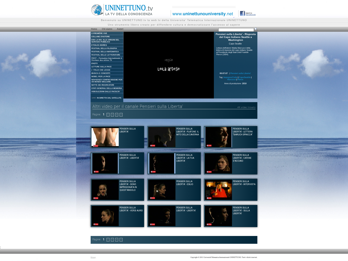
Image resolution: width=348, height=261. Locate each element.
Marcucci (231, 79)
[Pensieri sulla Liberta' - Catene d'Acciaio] (218, 172)
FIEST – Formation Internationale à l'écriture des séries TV (106, 59)
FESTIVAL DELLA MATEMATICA (105, 52)
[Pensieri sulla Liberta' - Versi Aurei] (105, 225)
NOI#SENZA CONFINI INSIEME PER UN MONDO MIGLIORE (106, 81)
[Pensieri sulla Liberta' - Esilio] (161, 198)
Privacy (93, 257)
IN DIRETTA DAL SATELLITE (108, 98)
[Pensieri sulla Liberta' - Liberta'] (105, 172)
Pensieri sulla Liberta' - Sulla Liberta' (241, 210)
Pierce (240, 79)
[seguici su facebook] (246, 16)
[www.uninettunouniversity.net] (202, 16)
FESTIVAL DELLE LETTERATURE (105, 55)
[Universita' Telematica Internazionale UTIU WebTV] (122, 15)
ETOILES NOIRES (99, 45)
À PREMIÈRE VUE (99, 33)
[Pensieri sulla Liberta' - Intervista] (218, 198)
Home (94, 29)
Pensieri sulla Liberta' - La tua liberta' (185, 158)
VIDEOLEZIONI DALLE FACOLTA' (105, 92)
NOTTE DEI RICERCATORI (102, 85)
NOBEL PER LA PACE (100, 76)
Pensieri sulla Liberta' (240, 73)
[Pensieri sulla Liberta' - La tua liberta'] (161, 172)
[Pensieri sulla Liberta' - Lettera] (218, 146)
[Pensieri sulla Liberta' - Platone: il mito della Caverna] (161, 146)
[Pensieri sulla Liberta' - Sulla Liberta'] (218, 225)
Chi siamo (107, 29)
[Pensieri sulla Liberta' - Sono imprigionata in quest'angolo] (105, 198)
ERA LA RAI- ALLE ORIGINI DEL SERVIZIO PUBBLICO (105, 41)
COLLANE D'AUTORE (100, 37)
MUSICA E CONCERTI (100, 73)
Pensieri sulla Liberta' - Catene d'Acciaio (242, 158)
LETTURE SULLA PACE (101, 67)
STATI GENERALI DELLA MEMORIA (106, 88)
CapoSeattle (244, 77)
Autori (120, 29)
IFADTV (94, 63)
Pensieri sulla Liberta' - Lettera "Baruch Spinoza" (242, 132)
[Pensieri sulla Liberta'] (105, 146)
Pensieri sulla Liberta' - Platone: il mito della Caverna (187, 132)
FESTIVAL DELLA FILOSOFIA (104, 48)
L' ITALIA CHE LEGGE (100, 70)
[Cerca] (255, 29)
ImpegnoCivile (230, 77)
